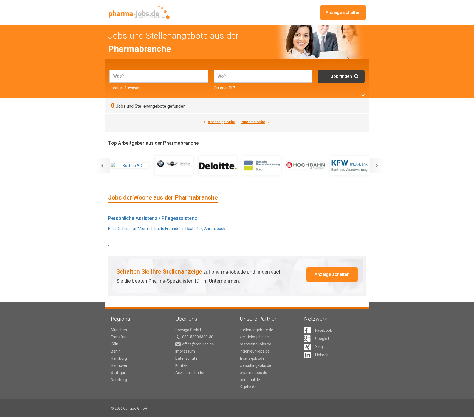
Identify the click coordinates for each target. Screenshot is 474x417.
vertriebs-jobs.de (254, 337)
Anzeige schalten (343, 12)
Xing (319, 347)
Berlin (116, 351)
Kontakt (182, 365)
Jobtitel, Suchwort (125, 88)
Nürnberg (119, 380)
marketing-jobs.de (255, 344)
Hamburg (119, 358)
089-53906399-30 (197, 337)
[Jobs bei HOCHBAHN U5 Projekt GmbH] (305, 165)
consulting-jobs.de (255, 365)
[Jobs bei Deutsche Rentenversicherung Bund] (261, 165)
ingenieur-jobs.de (255, 351)
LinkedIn (322, 355)
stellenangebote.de (256, 330)
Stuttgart (119, 372)
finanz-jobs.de (252, 358)
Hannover (119, 365)
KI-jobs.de (248, 387)
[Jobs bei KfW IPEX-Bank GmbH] (349, 165)
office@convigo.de (198, 344)
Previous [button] (102, 165)
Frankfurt (119, 337)
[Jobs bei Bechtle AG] (130, 165)
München (119, 330)
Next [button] (377, 165)
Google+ (322, 338)
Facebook (323, 330)
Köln (114, 344)
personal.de (250, 380)
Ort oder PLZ (225, 88)
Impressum (185, 351)
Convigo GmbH (188, 330)
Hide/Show (363, 95)
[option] (130, 166)
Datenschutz (186, 358)
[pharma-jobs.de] (139, 12)
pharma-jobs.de (253, 372)
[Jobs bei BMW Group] (173, 165)
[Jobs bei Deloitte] (217, 165)
